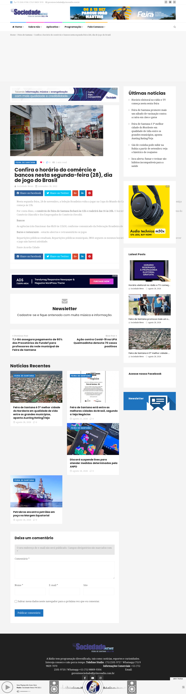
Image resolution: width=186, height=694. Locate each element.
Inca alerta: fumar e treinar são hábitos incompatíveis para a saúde (149, 162)
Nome (19, 585)
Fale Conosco (96, 26)
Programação (73, 26)
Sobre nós (34, 26)
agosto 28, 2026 (23, 422)
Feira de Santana (25, 35)
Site (85, 585)
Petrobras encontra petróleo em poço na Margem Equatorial (34, 513)
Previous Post (21, 336)
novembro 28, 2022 (47, 186)
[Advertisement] (93, 58)
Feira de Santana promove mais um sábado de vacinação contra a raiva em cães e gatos (149, 114)
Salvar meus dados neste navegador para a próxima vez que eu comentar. (59, 601)
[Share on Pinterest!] (89, 193)
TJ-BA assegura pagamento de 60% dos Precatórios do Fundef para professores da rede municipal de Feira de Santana (37, 345)
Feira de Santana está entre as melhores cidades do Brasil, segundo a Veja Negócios (94, 411)
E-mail (53, 585)
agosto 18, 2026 (80, 471)
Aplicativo (52, 26)
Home (18, 26)
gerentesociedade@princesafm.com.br (63, 2)
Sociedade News (25, 186)
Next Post (110, 336)
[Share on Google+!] (75, 193)
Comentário (22, 558)
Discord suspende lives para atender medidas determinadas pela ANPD (93, 463)
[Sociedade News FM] (29, 13)
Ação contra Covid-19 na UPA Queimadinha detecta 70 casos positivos (95, 343)
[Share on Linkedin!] (82, 193)
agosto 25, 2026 (80, 419)
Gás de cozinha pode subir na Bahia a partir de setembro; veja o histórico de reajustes (149, 149)
